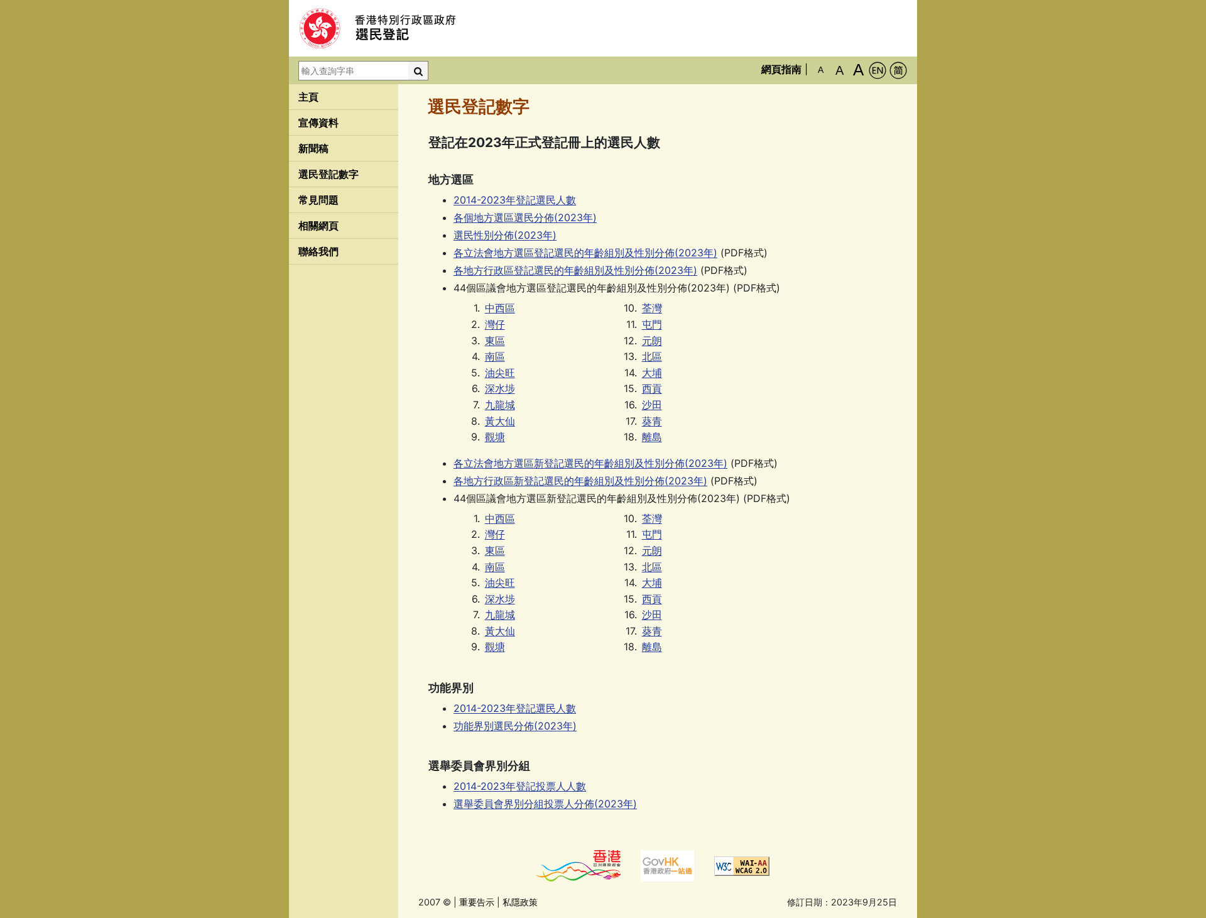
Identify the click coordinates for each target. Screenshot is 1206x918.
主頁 (308, 96)
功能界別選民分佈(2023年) (515, 725)
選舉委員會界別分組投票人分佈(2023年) (545, 803)
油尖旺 (500, 372)
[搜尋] (418, 70)
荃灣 (652, 308)
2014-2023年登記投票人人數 (520, 786)
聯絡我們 (318, 251)
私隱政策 (520, 902)
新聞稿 (313, 148)
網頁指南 (781, 69)
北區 (652, 356)
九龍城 (500, 404)
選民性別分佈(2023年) (505, 235)
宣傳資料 (318, 122)
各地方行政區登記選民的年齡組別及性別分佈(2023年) (575, 270)
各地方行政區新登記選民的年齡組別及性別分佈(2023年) (580, 480)
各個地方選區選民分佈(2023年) (525, 217)
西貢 (652, 388)
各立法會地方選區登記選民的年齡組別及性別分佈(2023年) (585, 252)
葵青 (652, 421)
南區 (495, 356)
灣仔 (495, 324)
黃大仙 (500, 421)
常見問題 (318, 200)
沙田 (652, 404)
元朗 (652, 340)
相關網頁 (318, 225)
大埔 (652, 372)
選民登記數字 (328, 174)
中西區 (500, 308)
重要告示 (476, 902)
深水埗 (500, 388)
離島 (652, 436)
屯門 (652, 324)
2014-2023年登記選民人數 (515, 200)
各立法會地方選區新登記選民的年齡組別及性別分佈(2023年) (590, 463)
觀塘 (495, 436)
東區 (495, 340)
